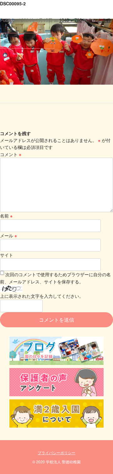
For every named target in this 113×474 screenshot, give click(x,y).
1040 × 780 (70, 20)
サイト (6, 255)
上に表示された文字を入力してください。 (41, 296)
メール (8, 235)
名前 (6, 216)
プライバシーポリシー (56, 452)
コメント (10, 154)
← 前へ (10, 40)
